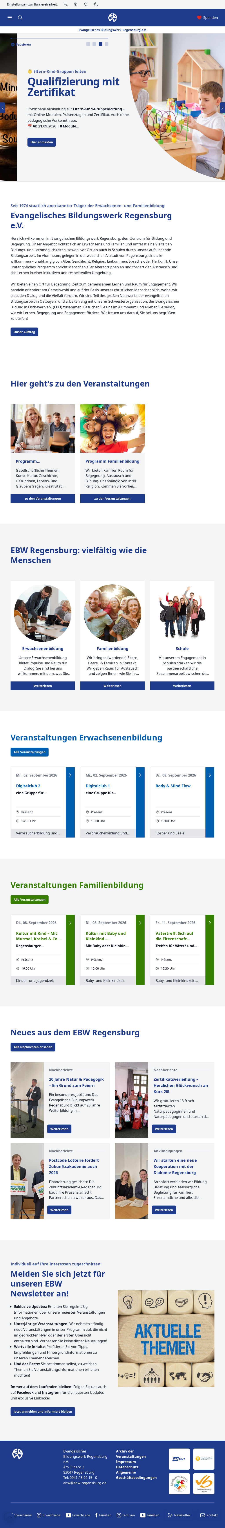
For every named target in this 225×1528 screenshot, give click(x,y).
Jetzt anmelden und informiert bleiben (43, 1411)
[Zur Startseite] (18, 1471)
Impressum (126, 1461)
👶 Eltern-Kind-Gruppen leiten (40, 71)
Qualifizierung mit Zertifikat (56, 86)
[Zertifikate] (191, 1471)
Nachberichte (61, 1070)
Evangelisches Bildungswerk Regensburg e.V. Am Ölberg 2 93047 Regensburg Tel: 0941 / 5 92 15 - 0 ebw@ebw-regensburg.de (85, 1467)
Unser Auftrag (24, 332)
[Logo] (33, 1471)
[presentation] (88, 44)
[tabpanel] (112, 107)
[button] (9, 1518)
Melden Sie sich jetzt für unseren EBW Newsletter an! (58, 1283)
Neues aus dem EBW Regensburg (75, 1032)
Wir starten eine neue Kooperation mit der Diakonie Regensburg (175, 1166)
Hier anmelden (25, 142)
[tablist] (97, 44)
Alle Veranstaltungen (29, 752)
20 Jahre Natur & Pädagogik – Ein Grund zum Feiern (76, 1082)
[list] (139, 1464)
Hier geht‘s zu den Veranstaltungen (80, 383)
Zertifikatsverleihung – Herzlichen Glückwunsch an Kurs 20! (181, 1085)
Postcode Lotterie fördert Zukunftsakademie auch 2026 (74, 1166)
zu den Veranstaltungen (43, 498)
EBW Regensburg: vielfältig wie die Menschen (79, 555)
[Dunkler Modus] (96, 4)
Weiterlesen (43, 686)
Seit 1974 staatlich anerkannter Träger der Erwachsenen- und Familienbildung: (88, 205)
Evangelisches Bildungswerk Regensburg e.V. (91, 220)
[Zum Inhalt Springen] (65, 4)
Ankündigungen (168, 1151)
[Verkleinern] (86, 4)
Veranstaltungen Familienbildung (77, 885)
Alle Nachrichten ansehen (33, 1047)
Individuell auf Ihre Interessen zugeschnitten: (56, 1264)
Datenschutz (127, 1467)
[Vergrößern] (75, 4)
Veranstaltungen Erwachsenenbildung (86, 737)
